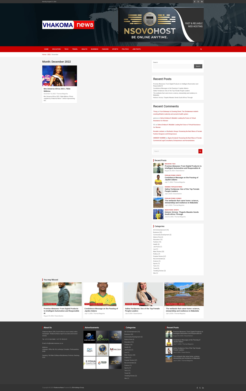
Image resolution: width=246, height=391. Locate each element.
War (154, 273)
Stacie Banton (180, 170)
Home (46, 49)
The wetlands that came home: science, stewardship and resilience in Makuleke (182, 201)
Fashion (105, 49)
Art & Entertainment (159, 230)
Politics (125, 49)
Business (94, 49)
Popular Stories (170, 175)
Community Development (161, 235)
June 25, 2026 (169, 217)
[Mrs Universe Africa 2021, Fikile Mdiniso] (59, 75)
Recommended (158, 259)
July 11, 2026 (169, 182)
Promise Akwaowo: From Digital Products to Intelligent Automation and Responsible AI (183, 167)
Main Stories (169, 210)
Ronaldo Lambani (158, 131)
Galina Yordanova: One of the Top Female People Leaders (171, 91)
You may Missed (51, 280)
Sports (115, 49)
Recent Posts (160, 160)
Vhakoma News (59, 387)
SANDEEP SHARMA (159, 138)
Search (155, 62)
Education (56, 49)
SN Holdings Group (78, 387)
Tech (66, 49)
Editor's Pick (157, 237)
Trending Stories (158, 271)
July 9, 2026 (168, 193)
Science (178, 198)
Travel (75, 49)
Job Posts (136, 49)
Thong (155, 111)
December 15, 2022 (50, 93)
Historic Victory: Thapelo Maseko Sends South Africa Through (173, 97)
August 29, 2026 (170, 170)
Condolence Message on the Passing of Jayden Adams (170, 88)
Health (84, 49)
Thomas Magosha (62, 93)
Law (154, 249)
